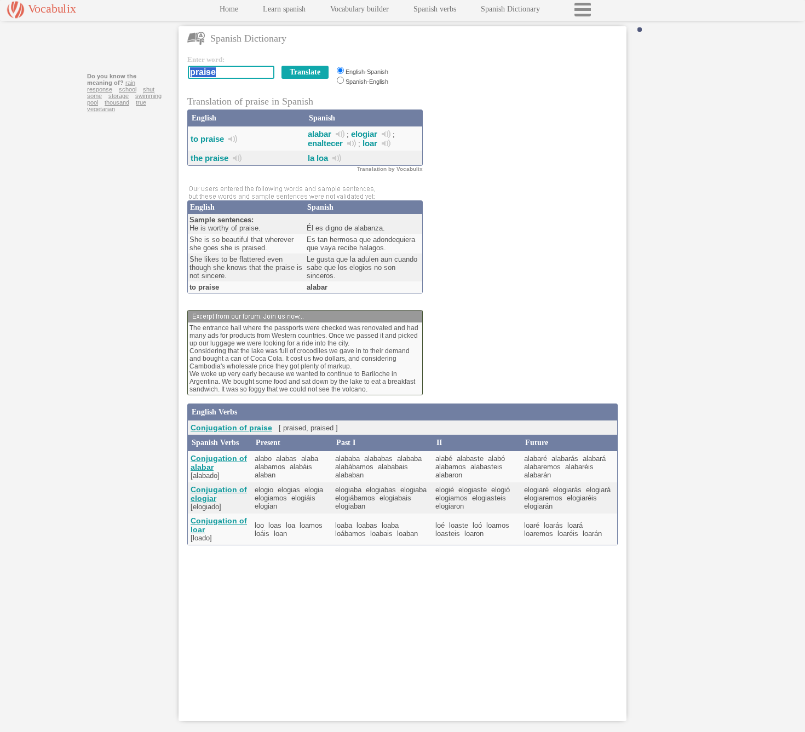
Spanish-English (367, 81)
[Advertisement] (527, 123)
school (127, 89)
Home (229, 9)
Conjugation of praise (231, 427)
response (99, 89)
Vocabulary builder (359, 9)
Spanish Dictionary (510, 9)
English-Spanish (367, 71)
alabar (319, 134)
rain (130, 82)
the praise (209, 158)
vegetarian (101, 109)
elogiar (364, 134)
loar (370, 143)
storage (118, 96)
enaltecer (325, 143)
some (94, 96)
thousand (117, 102)
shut (148, 89)
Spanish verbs (434, 9)
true (141, 102)
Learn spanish (284, 9)
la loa (318, 158)
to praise (207, 138)
